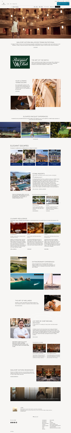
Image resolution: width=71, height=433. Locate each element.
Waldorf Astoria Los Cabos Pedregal (38, 274)
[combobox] (22, 7)
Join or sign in (59, 3)
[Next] (60, 203)
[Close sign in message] (68, 2)
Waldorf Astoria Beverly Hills (56, 274)
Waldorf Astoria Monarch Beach (22, 257)
